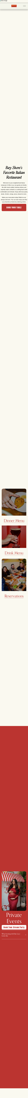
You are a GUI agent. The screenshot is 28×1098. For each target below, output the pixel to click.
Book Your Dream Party (14, 927)
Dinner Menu (14, 520)
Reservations (14, 596)
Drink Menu (14, 553)
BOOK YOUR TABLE (13, 207)
